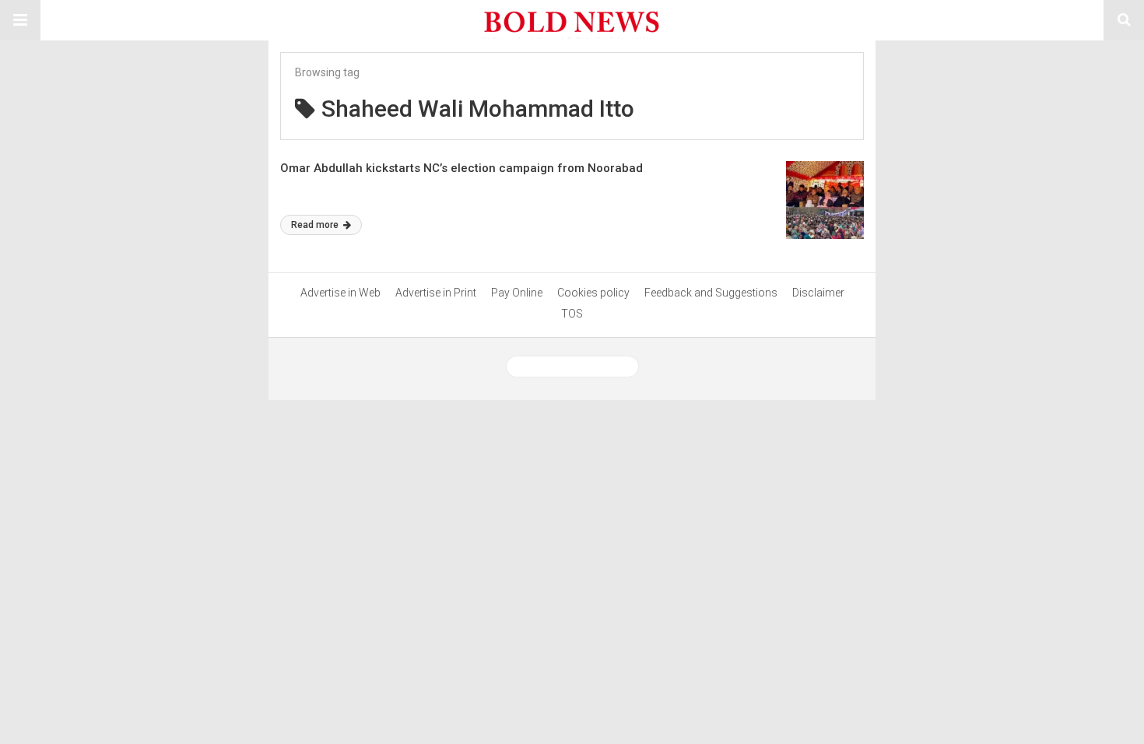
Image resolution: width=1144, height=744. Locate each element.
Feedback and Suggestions (710, 292)
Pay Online (516, 292)
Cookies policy (593, 292)
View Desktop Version (578, 366)
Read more (316, 224)
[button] (20, 20)
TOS (572, 313)
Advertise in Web (340, 292)
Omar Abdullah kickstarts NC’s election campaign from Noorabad (461, 168)
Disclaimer (818, 292)
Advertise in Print (435, 292)
